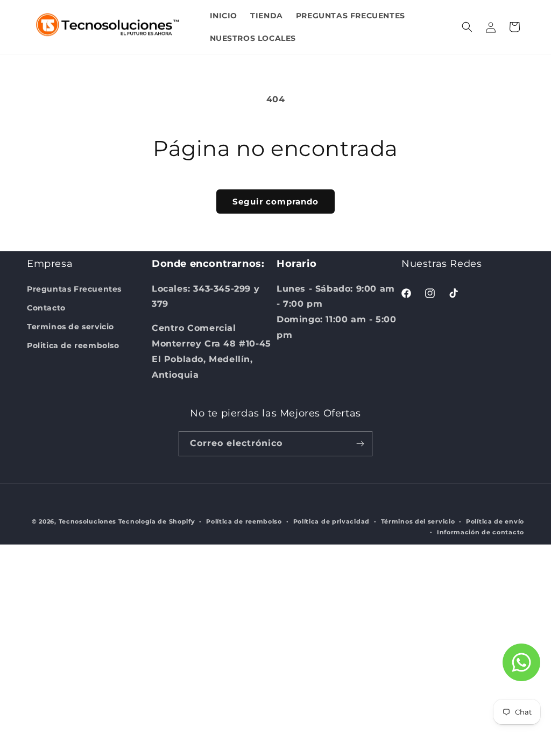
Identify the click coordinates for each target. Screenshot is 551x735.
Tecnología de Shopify (156, 521)
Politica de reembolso (73, 345)
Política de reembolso (244, 521)
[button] (467, 27)
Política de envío (495, 521)
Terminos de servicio (70, 326)
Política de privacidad (331, 521)
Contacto (46, 308)
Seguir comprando (275, 201)
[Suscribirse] (360, 443)
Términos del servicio (418, 521)
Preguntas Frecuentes (74, 289)
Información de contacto (480, 532)
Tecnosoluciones (88, 521)
